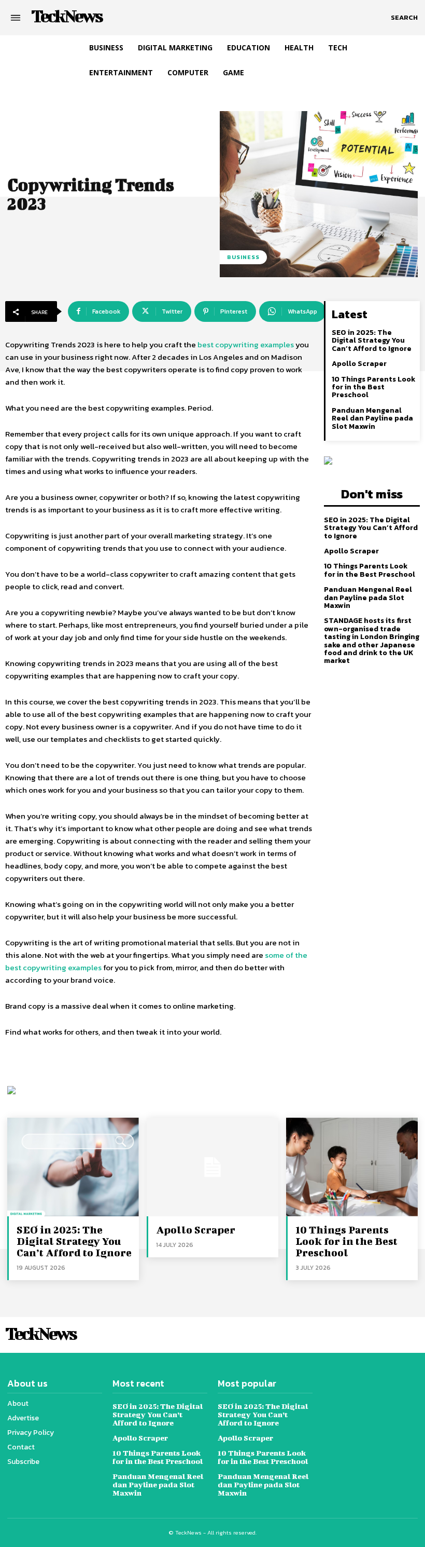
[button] (404, 17)
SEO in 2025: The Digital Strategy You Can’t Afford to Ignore (372, 340)
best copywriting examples (245, 344)
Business (243, 257)
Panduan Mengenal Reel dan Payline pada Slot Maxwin (372, 418)
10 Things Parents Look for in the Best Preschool (373, 387)
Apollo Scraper (359, 363)
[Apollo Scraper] (212, 1167)
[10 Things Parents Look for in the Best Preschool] (352, 1167)
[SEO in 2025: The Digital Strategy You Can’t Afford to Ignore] (73, 1167)
